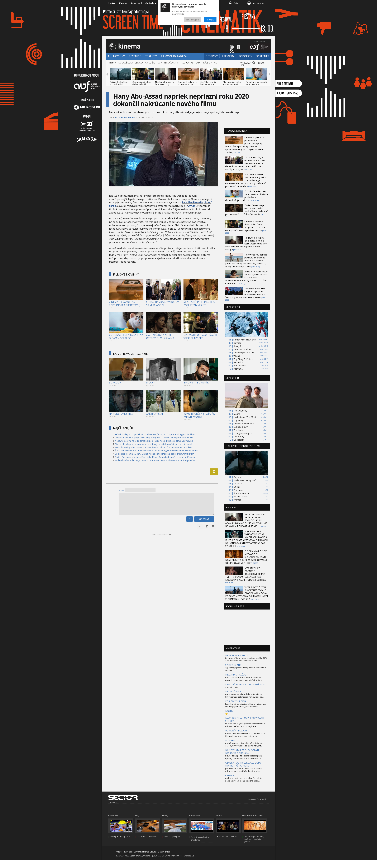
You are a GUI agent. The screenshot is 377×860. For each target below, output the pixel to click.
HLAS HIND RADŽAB (235, 674)
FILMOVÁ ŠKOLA (125, 62)
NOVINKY (119, 56)
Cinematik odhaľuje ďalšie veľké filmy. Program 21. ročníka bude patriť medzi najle (154, 437)
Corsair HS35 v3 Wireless (147, 836)
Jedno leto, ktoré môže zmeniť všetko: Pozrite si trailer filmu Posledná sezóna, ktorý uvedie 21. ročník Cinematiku (246, 277)
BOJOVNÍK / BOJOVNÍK (196, 382)
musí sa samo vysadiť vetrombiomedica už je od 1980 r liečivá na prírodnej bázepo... (245, 725)
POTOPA (230, 740)
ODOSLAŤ (204, 519)
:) (189, 519)
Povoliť (210, 19)
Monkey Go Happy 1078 (120, 836)
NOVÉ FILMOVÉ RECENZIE (130, 354)
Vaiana (236, 355)
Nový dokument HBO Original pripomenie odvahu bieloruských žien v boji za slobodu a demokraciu (245, 293)
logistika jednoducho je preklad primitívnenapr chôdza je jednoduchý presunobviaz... (246, 705)
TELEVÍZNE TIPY (172, 62)
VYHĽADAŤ (245, 63)
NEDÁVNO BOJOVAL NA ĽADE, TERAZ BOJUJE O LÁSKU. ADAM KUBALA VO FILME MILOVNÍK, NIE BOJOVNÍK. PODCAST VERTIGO (246, 520)
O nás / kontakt (164, 852)
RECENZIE (135, 56)
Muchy (236, 486)
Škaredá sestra (241, 493)
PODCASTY (245, 56)
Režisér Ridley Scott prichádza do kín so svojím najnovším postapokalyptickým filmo (155, 434)
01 (200, 526)
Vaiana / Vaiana (240, 496)
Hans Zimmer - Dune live (227, 836)
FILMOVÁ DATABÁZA (174, 56)
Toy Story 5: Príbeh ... (244, 359)
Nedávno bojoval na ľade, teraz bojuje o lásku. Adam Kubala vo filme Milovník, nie (154, 440)
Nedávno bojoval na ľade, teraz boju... (164, 83)
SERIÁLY (139, 62)
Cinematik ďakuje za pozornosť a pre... (187, 83)
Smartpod (136, 3)
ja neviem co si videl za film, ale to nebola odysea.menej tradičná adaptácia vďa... (243, 769)
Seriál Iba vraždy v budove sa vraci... (209, 83)
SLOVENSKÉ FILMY (191, 62)
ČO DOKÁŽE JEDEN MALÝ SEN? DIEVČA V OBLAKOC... (126, 336)
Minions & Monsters (243, 423)
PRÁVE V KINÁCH (210, 62)
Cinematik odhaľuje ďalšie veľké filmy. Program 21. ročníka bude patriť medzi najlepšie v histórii (245, 226)
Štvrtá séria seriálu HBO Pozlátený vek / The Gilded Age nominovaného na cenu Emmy (156, 450)
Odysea (237, 342)
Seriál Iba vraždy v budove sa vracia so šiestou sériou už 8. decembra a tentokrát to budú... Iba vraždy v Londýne (245, 163)
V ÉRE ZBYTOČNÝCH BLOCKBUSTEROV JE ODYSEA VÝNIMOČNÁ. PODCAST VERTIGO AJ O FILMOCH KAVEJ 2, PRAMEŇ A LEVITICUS (246, 593)
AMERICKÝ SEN (154, 413)
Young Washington (242, 433)
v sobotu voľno (232, 687)
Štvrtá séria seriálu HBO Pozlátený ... (232, 83)
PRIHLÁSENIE (258, 3)
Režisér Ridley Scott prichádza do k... (119, 83)
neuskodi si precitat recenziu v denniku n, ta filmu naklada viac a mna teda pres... (245, 734)
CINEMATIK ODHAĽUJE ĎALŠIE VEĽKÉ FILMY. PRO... (200, 336)
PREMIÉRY (228, 56)
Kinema (123, 3)
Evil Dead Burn (240, 426)
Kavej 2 (237, 346)
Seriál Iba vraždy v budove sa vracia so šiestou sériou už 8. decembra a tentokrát (153, 447)
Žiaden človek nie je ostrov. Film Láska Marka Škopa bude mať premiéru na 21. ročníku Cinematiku (246, 210)
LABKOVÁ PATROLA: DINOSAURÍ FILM (244, 684)
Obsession (238, 439)
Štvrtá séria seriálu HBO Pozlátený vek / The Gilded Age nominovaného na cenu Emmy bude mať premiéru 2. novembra (245, 180)
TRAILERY (151, 56)
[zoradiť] (213, 526)
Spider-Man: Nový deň (244, 339)
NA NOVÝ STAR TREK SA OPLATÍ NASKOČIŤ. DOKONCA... (242, 751)
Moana (236, 413)
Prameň (237, 499)
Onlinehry (150, 3)
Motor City (238, 436)
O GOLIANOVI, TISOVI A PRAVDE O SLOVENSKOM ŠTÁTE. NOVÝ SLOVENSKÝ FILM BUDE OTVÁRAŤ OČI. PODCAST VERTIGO (246, 557)
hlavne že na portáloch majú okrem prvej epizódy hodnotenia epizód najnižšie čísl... (244, 757)
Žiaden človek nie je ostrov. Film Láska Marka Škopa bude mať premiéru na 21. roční (155, 457)
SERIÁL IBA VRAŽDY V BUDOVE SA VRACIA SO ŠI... (163, 303)
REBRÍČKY (212, 56)
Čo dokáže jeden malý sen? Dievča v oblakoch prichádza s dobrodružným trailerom (154, 453)
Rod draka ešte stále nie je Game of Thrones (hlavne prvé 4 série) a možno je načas (155, 460)
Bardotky (238, 362)
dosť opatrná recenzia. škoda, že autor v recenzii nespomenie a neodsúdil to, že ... (243, 678)
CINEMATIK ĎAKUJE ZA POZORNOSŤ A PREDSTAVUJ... (125, 303)
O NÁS (261, 63)
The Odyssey (240, 410)
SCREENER (262, 56)
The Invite (238, 430)
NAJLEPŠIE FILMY (153, 62)
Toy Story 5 (239, 420)
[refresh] (207, 526)
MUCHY (150, 382)
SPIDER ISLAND (233, 664)
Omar (191, 205)
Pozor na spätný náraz (173, 836)
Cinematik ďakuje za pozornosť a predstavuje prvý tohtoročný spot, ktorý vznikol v (154, 444)
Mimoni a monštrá (242, 349)
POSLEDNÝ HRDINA (235, 701)
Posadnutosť (239, 365)
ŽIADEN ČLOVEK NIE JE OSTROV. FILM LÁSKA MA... (160, 336)
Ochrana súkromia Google (145, 852)
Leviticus (237, 483)
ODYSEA (229, 775)
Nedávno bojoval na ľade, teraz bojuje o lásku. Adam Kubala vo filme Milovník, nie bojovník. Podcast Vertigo (246, 243)
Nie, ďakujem (192, 19)
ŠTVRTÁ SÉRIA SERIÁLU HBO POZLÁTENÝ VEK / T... (199, 303)
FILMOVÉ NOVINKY (126, 274)
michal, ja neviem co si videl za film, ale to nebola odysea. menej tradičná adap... (243, 779)
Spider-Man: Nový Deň (244, 480)
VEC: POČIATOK (233, 691)
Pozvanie (238, 368)
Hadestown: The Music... (245, 417)
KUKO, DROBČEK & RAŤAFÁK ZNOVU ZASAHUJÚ (199, 415)
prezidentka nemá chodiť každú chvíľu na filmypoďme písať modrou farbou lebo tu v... (244, 695)
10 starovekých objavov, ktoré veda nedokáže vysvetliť (254, 839)
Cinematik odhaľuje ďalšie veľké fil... (141, 83)
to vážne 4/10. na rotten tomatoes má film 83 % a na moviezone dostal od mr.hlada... (246, 659)
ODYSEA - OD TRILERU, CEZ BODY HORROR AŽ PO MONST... (243, 764)
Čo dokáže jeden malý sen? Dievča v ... (256, 83)
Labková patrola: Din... (244, 352)
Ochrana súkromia (124, 852)
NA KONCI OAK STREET (122, 413)
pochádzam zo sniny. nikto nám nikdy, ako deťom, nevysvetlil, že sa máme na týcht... (244, 744)
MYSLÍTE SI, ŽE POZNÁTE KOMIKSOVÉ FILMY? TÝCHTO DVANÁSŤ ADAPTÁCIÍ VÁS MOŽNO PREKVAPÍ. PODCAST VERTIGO (245, 574)
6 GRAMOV (115, 382)
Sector (112, 3)
